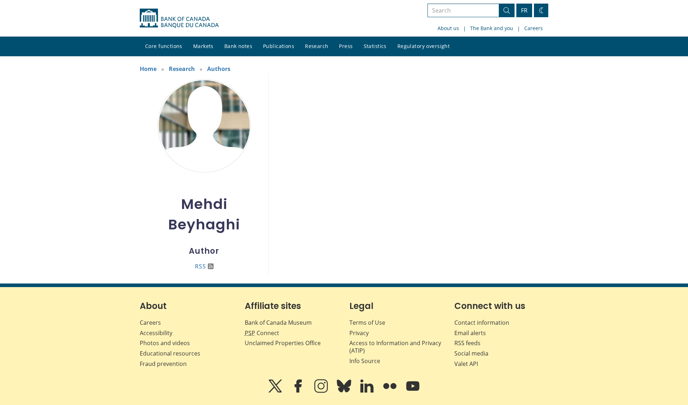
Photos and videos (165, 343)
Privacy (359, 333)
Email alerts (470, 333)
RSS (200, 266)
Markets (203, 46)
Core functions (163, 46)
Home (148, 69)
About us (448, 28)
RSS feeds (467, 343)
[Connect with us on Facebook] (298, 391)
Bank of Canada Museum (278, 323)
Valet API (466, 364)
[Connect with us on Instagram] (321, 391)
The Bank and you (491, 28)
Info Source (364, 361)
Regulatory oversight (423, 46)
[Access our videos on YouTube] (413, 391)
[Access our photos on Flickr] (390, 391)
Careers (533, 28)
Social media (471, 353)
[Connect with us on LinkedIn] (367, 391)
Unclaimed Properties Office (283, 343)
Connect (262, 333)
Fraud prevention (163, 364)
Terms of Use (367, 323)
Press (346, 46)
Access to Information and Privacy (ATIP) (395, 346)
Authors (218, 69)
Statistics (375, 46)
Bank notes (238, 46)
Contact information (481, 323)
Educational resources (170, 353)
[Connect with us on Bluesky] (344, 391)
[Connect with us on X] (275, 391)
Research (316, 46)
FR (524, 10)
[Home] (179, 18)
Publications (278, 46)
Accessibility (156, 333)
